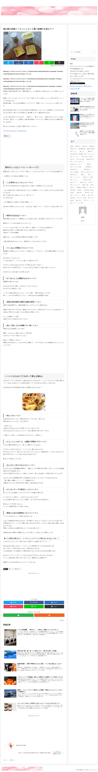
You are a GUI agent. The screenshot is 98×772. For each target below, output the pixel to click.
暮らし (6, 569)
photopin (20, 130)
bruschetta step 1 (13, 130)
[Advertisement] (33, 150)
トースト (12, 569)
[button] (94, 52)
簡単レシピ (18, 569)
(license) (24, 130)
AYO (82, 217)
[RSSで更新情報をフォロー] (49, 615)
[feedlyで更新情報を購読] (18, 615)
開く (8, 136)
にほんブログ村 (74, 88)
